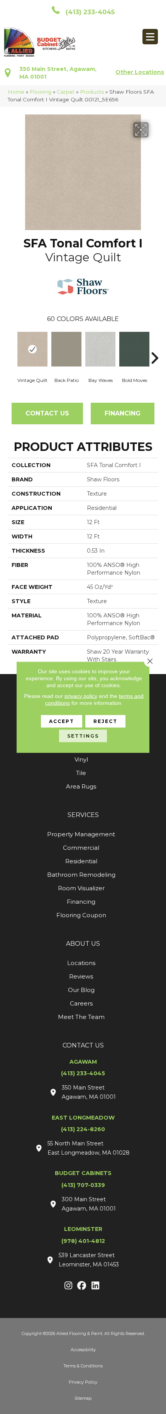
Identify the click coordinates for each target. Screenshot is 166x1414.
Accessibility (83, 1349)
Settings (83, 735)
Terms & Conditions (83, 1366)
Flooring (40, 92)
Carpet (66, 92)
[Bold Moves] (134, 349)
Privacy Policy (83, 1382)
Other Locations (139, 72)
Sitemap (83, 1398)
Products (92, 92)
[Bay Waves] (100, 349)
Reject (105, 721)
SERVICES (83, 815)
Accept (61, 721)
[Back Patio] (66, 349)
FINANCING (123, 413)
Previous (11, 346)
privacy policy (80, 696)
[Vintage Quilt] (32, 349)
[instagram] (68, 1286)
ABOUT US (83, 943)
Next (154, 346)
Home (16, 92)
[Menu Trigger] (150, 36)
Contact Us (47, 413)
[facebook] (82, 1286)
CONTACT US (83, 1045)
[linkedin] (95, 1286)
